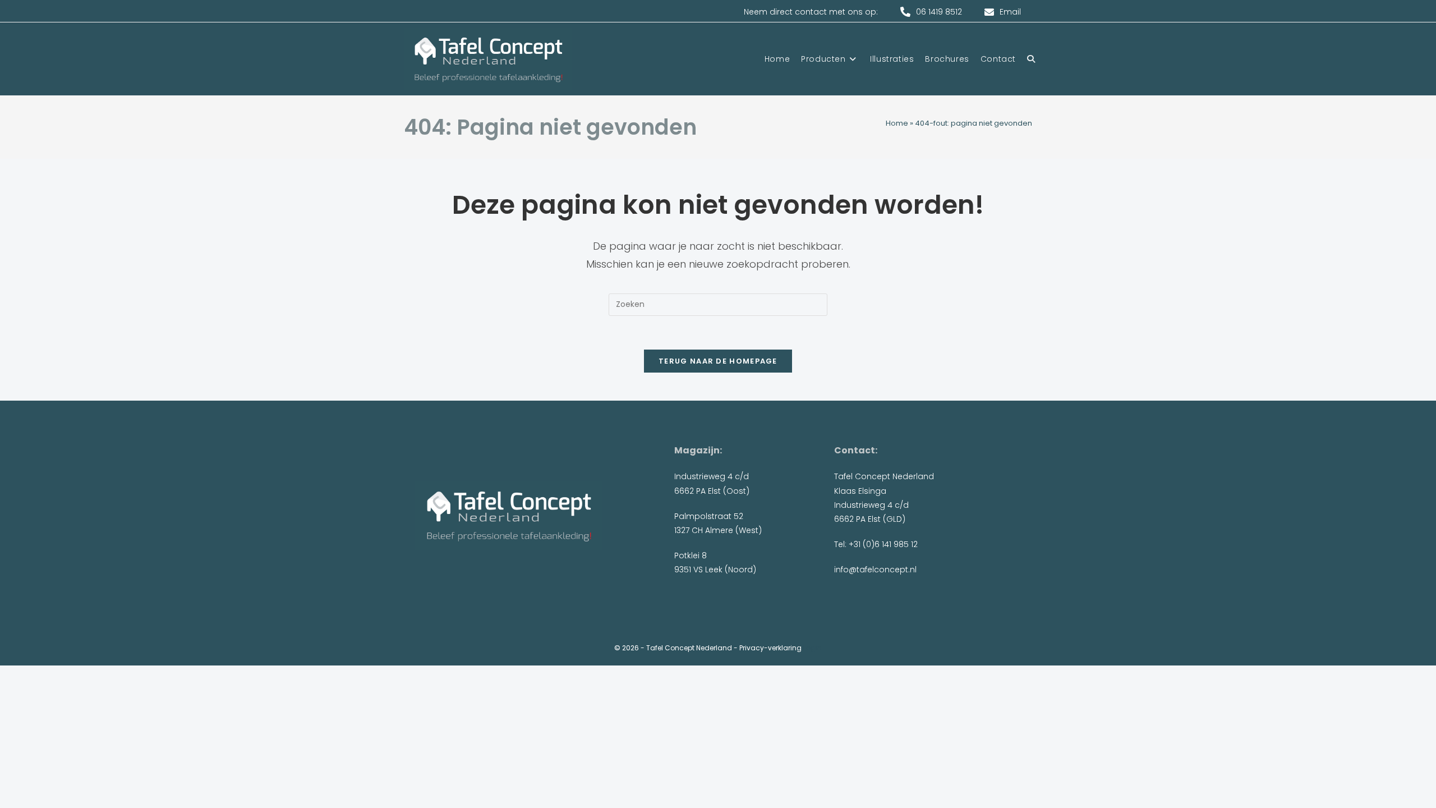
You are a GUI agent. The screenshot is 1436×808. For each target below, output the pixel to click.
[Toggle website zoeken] (1031, 58)
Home (897, 123)
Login (812, 648)
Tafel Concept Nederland (689, 648)
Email (1010, 11)
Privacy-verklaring (770, 648)
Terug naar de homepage (718, 361)
